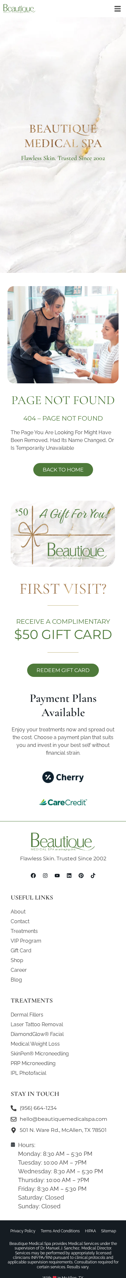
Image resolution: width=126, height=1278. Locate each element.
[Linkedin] (69, 875)
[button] (117, 8)
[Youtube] (57, 875)
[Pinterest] (81, 875)
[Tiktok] (93, 875)
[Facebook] (33, 875)
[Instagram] (45, 875)
